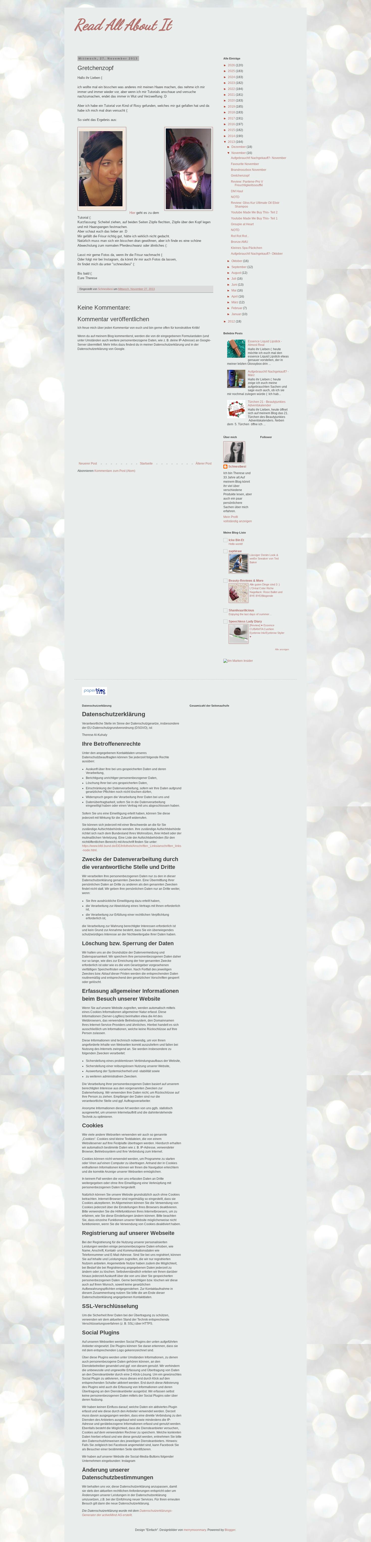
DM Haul (237, 191)
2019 (232, 106)
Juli (234, 278)
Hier (132, 213)
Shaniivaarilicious (241, 610)
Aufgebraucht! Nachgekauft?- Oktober (257, 253)
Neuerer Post (88, 463)
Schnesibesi (237, 466)
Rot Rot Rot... (240, 236)
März (235, 302)
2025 (232, 71)
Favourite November (245, 164)
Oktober (237, 261)
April (234, 296)
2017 (232, 118)
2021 (232, 94)
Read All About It (122, 25)
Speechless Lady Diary (245, 621)
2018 (232, 112)
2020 (232, 100)
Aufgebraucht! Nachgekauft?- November (258, 158)
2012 (232, 321)
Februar (237, 308)
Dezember (239, 147)
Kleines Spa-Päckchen (246, 248)
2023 (232, 83)
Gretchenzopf (240, 175)
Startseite (146, 463)
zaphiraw (235, 551)
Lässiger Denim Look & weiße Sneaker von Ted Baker (264, 558)
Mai (234, 290)
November (239, 153)
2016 (232, 124)
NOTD (235, 197)
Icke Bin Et (236, 540)
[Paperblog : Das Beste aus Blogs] (94, 694)
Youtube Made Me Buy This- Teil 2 (254, 212)
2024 (232, 77)
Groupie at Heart (242, 224)
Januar (236, 314)
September (239, 267)
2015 (232, 130)
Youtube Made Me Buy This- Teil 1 (254, 218)
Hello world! (236, 543)
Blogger (230, 1530)
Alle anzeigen (282, 649)
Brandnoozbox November (248, 170)
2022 (232, 89)
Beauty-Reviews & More (246, 580)
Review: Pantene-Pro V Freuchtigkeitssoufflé (247, 183)
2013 (232, 142)
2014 (232, 136)
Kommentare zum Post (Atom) (114, 471)
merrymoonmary (195, 1530)
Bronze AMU (239, 242)
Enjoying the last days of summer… (250, 614)
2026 (232, 65)
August (236, 273)
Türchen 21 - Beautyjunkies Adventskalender (266, 403)
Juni (234, 284)
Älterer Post (203, 463)
